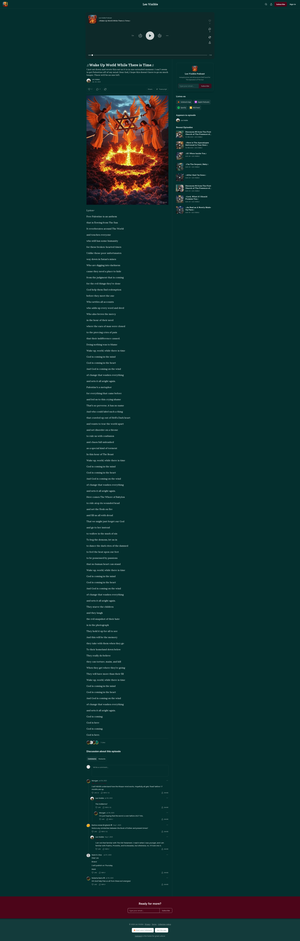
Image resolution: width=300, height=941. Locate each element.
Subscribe (280, 4)
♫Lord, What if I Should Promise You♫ (196, 197)
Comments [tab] (92, 759)
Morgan (95, 780)
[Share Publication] (271, 4)
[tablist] (96, 759)
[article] (194, 134)
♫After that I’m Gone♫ (195, 175)
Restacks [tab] (102, 759)
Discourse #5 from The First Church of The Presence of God (198, 133)
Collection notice (164, 924)
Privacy (147, 924)
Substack (138, 936)
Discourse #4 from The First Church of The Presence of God (198, 187)
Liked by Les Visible (100, 783)
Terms (154, 924)
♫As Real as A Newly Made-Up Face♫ (198, 208)
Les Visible (96, 79)
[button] (132, 35)
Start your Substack (144, 930)
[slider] (149, 55)
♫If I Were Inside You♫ (196, 153)
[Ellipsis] (167, 780)
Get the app (161, 930)
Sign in (293, 4)
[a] (180, 134)
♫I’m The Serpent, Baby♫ (196, 164)
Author (98, 801)
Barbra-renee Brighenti (101, 825)
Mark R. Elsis (97, 855)
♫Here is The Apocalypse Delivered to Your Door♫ (197, 143)
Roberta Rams (97, 878)
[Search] (266, 4)
